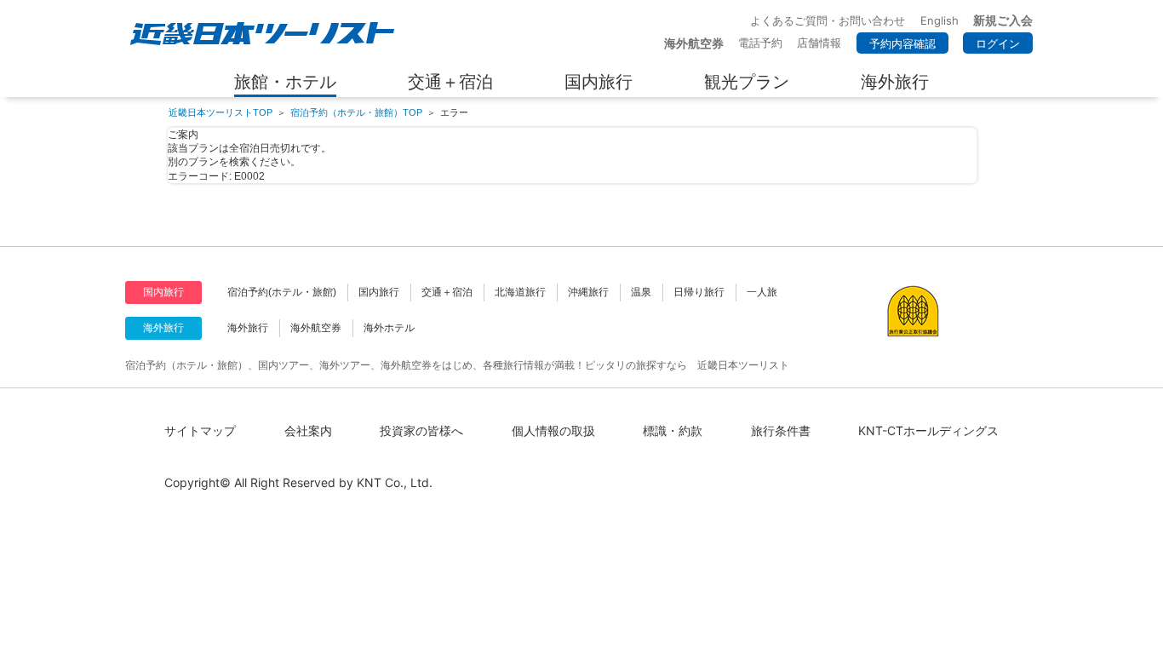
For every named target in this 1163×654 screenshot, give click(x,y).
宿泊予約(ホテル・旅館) (281, 292)
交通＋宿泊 (447, 292)
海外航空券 (315, 328)
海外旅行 (247, 328)
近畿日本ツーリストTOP (220, 112)
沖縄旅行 (588, 292)
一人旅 (762, 292)
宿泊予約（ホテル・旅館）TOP (356, 112)
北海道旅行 (520, 292)
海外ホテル (389, 328)
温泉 (641, 292)
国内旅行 (378, 292)
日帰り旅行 (699, 292)
